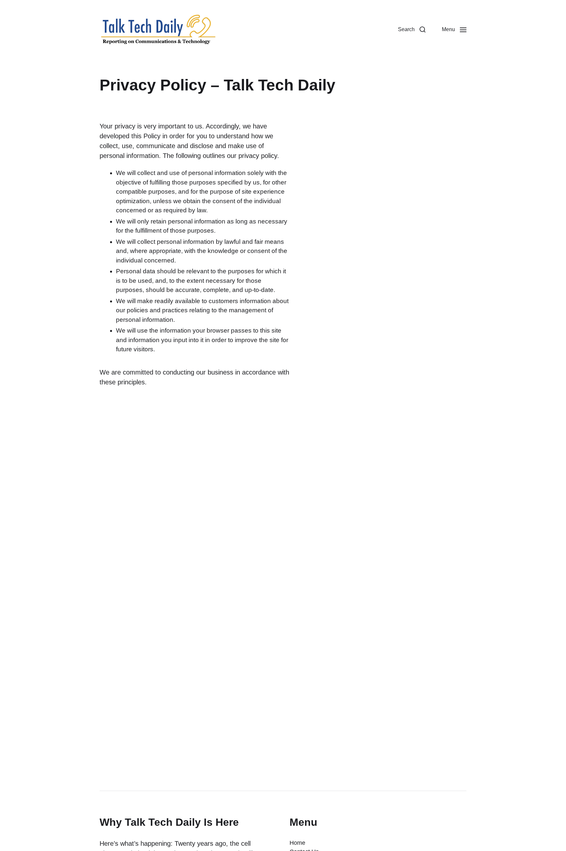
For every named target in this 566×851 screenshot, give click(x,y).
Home (297, 843)
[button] (412, 29)
